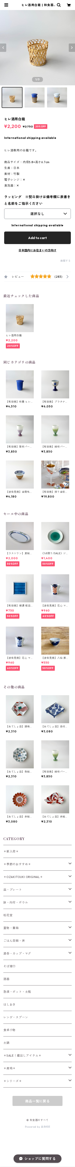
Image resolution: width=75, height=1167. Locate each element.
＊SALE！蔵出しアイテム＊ (22, 1055)
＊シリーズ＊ (12, 1081)
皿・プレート (12, 890)
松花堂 (7, 915)
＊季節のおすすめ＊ (17, 864)
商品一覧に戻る (37, 1101)
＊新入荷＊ (11, 851)
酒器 (6, 979)
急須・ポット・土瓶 (17, 992)
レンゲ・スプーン (15, 1017)
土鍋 (6, 1043)
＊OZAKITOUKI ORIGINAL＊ (23, 877)
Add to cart (37, 238)
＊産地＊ (9, 1068)
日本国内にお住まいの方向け (37, 250)
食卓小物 (9, 1030)
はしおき (9, 1004)
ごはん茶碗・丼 (14, 941)
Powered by (33, 1126)
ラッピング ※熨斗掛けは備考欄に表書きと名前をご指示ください (37, 200)
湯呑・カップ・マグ (17, 953)
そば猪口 (9, 966)
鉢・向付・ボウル (15, 902)
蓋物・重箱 (11, 928)
